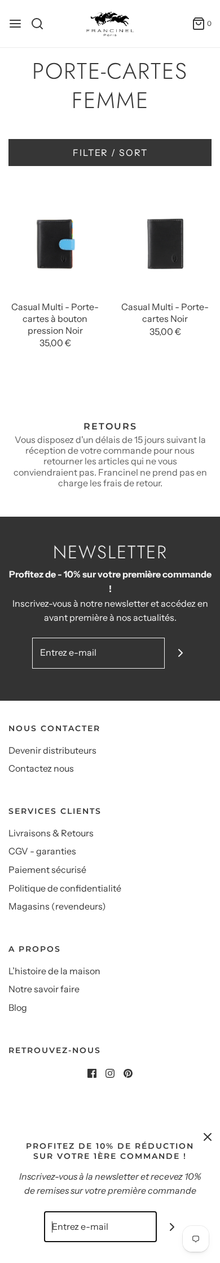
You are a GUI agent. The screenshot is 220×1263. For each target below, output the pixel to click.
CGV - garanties (42, 851)
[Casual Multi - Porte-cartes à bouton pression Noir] (55, 239)
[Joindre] (180, 653)
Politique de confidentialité (64, 888)
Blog (17, 1007)
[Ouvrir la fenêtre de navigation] (15, 23)
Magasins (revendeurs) (57, 906)
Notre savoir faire (44, 989)
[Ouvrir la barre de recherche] (41, 23)
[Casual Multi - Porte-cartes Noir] (165, 239)
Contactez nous (41, 768)
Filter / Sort (110, 152)
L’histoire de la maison (54, 971)
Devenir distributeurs (52, 750)
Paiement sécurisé (47, 869)
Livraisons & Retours (51, 833)
